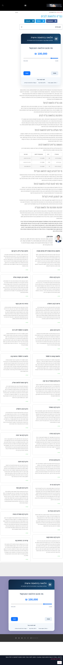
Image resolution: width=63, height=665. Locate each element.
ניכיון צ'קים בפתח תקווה (53, 537)
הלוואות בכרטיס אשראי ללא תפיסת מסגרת (48, 251)
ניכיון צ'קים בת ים (55, 485)
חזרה (54, 73)
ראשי (61, 12)
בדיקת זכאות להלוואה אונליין (20, 382)
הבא (27, 73)
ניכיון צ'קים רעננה (23, 461)
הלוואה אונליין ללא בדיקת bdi (20, 251)
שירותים (58, 12)
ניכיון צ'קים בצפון (55, 330)
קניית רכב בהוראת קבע (21, 540)
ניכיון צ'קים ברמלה (55, 277)
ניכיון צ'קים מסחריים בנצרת (20, 514)
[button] (25, 5)
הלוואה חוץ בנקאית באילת (20, 277)
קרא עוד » (58, 269)
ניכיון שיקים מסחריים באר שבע (51, 381)
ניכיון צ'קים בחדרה (54, 433)
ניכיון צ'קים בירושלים (22, 409)
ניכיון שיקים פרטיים (54, 460)
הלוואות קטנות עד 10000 (53, 356)
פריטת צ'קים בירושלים (53, 304)
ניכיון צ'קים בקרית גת (54, 511)
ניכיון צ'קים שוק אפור (22, 488)
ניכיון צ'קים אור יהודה (22, 435)
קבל (59, 662)
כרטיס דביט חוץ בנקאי (22, 304)
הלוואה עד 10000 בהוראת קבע (19, 356)
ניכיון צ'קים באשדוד (54, 407)
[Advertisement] (9, 21)
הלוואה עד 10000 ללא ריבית (20, 330)
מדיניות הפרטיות (55, 659)
